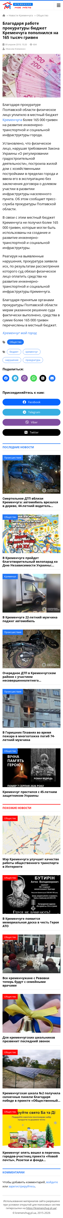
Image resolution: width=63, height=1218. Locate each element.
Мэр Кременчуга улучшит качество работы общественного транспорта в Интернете (31, 862)
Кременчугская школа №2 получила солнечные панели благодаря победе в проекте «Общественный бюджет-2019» (31, 1096)
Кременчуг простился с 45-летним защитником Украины (30, 793)
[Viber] (24, 378)
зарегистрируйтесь (22, 1186)
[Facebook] (6, 378)
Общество (15, 342)
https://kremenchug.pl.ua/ (41, 1208)
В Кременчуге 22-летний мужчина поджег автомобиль (30, 619)
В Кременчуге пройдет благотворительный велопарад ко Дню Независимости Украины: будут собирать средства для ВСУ (30, 561)
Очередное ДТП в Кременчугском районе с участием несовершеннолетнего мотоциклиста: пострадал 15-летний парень (29, 676)
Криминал (10, 576)
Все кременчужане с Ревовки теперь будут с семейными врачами (26, 981)
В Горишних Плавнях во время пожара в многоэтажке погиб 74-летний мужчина (29, 736)
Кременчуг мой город (19, 333)
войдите (52, 1182)
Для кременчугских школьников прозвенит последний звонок (29, 1039)
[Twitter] (42, 378)
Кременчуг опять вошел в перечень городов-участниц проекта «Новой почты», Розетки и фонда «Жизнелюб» (31, 1156)
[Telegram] (15, 378)
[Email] (52, 378)
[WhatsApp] (33, 378)
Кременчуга (12, 119)
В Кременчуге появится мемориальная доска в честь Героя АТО (31, 922)
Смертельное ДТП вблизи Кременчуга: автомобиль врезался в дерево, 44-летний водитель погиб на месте (30, 502)
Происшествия (12, 457)
